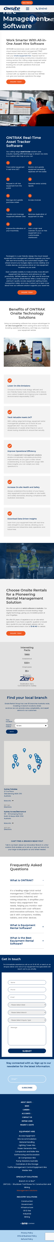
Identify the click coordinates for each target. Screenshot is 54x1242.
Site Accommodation (27, 1139)
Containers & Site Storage (27, 1164)
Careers (26, 1110)
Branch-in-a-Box (27, 1181)
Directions (8, 807)
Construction (27, 1201)
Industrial (27, 1213)
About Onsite (26, 1102)
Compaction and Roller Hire (27, 1151)
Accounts (26, 1113)
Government (27, 1204)
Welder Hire (27, 1170)
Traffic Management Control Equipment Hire (27, 1167)
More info (7, 801)
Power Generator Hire (27, 1148)
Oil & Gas (27, 1210)
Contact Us (27, 1117)
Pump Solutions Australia (27, 1161)
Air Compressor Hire (27, 1158)
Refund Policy (27, 1239)
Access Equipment (27, 1136)
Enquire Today (16, 82)
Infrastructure (27, 1207)
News (27, 1106)
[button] (38, 768)
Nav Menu (27, 2)
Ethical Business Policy (27, 1236)
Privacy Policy (27, 1233)
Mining (27, 1217)
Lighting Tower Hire (27, 1145)
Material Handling (27, 1142)
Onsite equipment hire (22, 56)
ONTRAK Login (27, 1121)
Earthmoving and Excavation (27, 1154)
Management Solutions (27, 1190)
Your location (9, 720)
